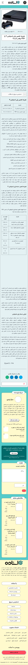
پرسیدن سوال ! (14, 453)
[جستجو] (24, 2)
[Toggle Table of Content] (24, 94)
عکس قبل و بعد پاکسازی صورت (17, 435)
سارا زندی (10, 399)
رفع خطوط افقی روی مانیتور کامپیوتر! (10, 517)
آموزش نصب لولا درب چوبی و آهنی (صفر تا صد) (17, 428)
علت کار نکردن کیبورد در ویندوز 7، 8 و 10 (9, 503)
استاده (3, 86)
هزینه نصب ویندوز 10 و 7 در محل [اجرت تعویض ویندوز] (10, 531)
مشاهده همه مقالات (14, 420)
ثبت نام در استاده (14, 652)
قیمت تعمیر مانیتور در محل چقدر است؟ (10, 546)
